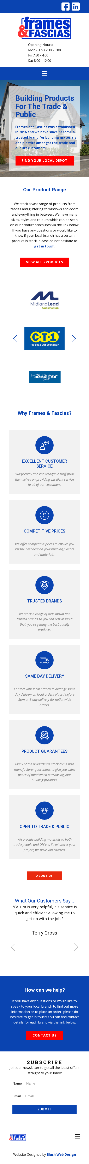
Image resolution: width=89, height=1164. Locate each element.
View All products (44, 262)
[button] (15, 338)
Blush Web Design (61, 1154)
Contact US (44, 1035)
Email (16, 1096)
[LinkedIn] (76, 6)
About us (44, 876)
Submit (44, 1109)
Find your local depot (44, 160)
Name (17, 1083)
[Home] (44, 28)
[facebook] (65, 6)
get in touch (44, 246)
